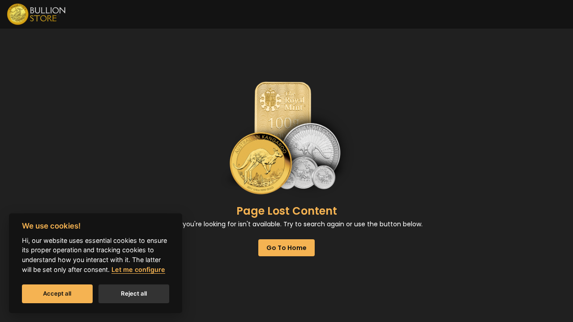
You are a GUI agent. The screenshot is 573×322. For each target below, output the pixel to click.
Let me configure (138, 269)
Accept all (57, 293)
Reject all (134, 293)
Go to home (286, 247)
